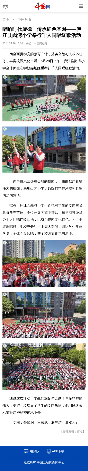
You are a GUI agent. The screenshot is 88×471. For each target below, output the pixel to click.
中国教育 (25, 20)
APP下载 (58, 451)
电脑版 (34, 451)
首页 (5, 20)
